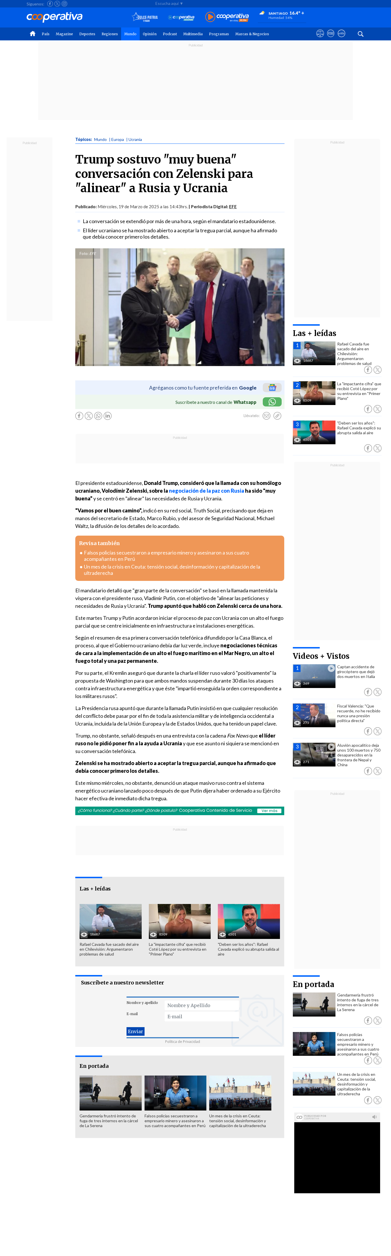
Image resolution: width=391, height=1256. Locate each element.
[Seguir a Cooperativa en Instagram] (64, 3)
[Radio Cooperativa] (227, 17)
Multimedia (193, 34)
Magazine (64, 34)
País (46, 34)
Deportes (87, 34)
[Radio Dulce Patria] (144, 17)
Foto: (84, 253)
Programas (219, 34)
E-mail (132, 1014)
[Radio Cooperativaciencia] (181, 17)
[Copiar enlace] (277, 416)
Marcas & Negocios (252, 34)
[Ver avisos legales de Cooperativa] (320, 39)
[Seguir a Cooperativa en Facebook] (50, 3)
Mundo (130, 34)
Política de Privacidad (182, 1041)
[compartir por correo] (266, 416)
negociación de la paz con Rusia (206, 491)
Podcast (170, 34)
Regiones (110, 34)
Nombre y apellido (142, 1003)
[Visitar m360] (331, 39)
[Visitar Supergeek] (341, 39)
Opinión (150, 34)
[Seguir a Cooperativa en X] (57, 3)
